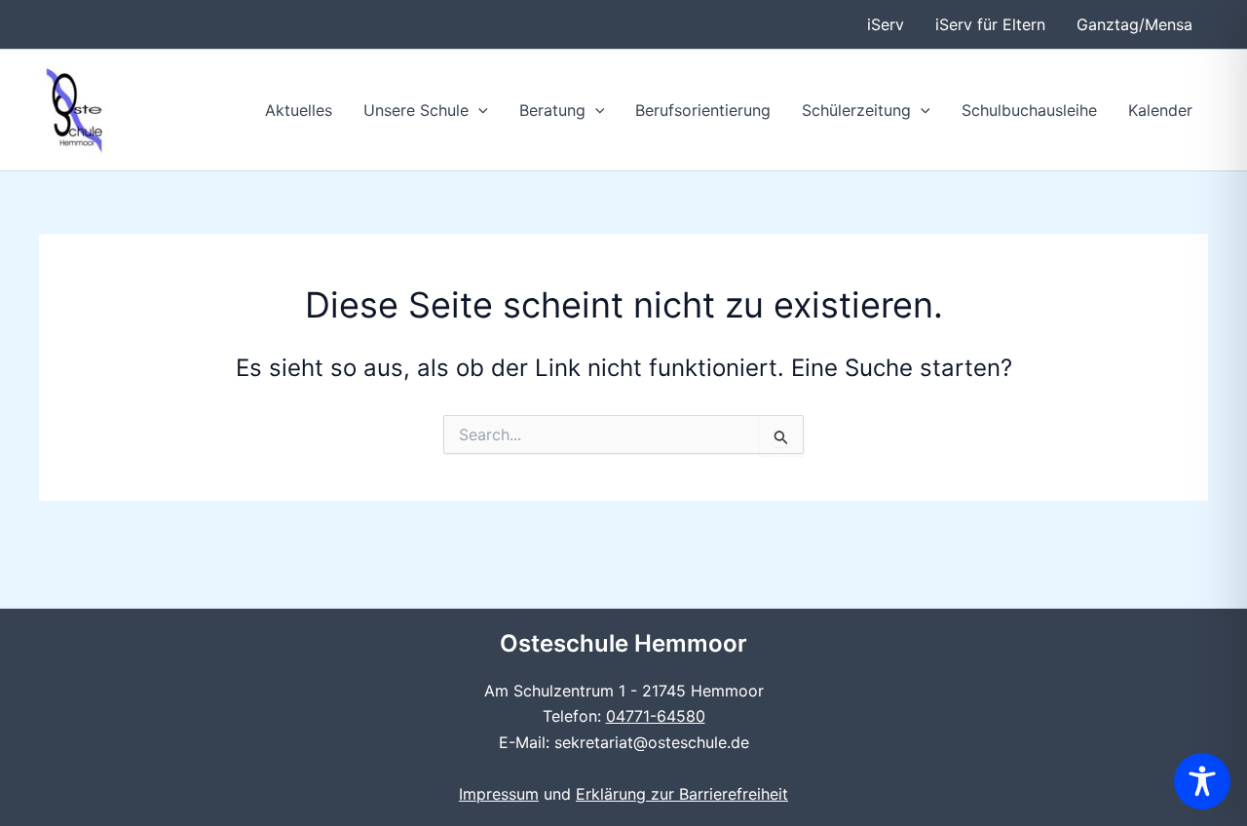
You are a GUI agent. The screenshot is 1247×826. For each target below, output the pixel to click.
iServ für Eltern (990, 24)
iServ (885, 24)
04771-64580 (655, 716)
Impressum (499, 794)
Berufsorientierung (703, 110)
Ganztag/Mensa (1134, 24)
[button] (478, 110)
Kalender (1160, 110)
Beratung (552, 110)
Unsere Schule (416, 110)
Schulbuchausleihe (1029, 110)
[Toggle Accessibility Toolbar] (1202, 781)
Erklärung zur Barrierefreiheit (682, 794)
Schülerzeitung (856, 110)
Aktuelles (298, 110)
